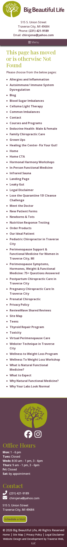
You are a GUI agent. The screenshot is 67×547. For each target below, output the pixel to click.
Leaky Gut (17, 184)
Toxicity (15, 332)
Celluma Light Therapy (26, 106)
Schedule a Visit (14, 519)
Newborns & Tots (22, 217)
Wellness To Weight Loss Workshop (35, 360)
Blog (13, 95)
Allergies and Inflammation (29, 79)
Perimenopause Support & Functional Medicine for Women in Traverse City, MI (34, 253)
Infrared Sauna (20, 173)
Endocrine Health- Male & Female (33, 129)
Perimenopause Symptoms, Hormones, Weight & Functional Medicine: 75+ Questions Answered (34, 268)
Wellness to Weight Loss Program (34, 354)
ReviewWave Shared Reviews (30, 310)
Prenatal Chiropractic (25, 299)
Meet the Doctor (21, 206)
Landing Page (19, 179)
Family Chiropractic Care (27, 134)
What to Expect (20, 375)
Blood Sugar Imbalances (27, 101)
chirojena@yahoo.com (38, 35)
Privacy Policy (19, 305)
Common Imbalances (25, 112)
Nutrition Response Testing (29, 222)
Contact (15, 117)
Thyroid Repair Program (27, 327)
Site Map (16, 316)
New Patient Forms (23, 211)
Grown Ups (17, 140)
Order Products (20, 228)
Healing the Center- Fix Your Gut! (33, 145)
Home (14, 151)
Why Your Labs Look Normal (30, 386)
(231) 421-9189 (39, 31)
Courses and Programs (26, 123)
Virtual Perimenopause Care (30, 338)
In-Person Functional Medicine (31, 168)
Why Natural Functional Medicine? (34, 381)
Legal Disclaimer (22, 190)
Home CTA (17, 156)
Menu (35, 42)
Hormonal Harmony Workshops (32, 162)
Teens (14, 321)
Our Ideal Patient (22, 234)
